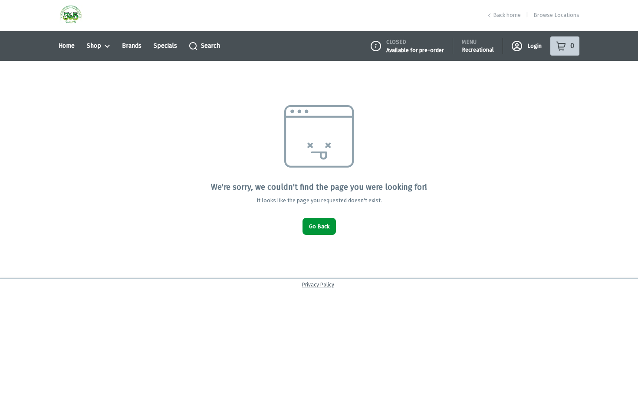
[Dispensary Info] (376, 46)
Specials (165, 45)
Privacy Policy (318, 285)
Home (67, 45)
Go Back (319, 226)
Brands (131, 45)
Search (210, 45)
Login (534, 46)
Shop (94, 45)
